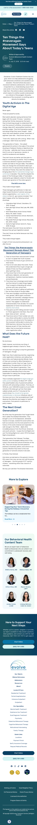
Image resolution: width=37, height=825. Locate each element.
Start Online (16, 14)
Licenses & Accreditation (18, 796)
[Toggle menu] (33, 14)
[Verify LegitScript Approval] (27, 774)
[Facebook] (11, 766)
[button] (16, 30)
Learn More (18, 4)
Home (4, 24)
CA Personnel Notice (10, 792)
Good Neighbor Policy (26, 788)
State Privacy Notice (26, 792)
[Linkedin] (25, 766)
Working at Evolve (10, 788)
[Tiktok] (18, 766)
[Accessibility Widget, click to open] (9, 821)
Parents (7, 66)
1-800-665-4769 (27, 7)
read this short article (12, 308)
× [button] (35, 1)
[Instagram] (15, 766)
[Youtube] (22, 766)
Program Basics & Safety (18, 800)
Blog (10, 24)
